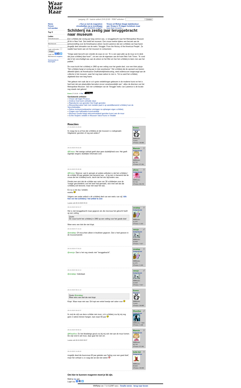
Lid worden (53, 28)
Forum (51, 26)
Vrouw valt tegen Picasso (79, 99)
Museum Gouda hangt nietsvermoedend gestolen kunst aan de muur (96, 113)
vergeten (59, 56)
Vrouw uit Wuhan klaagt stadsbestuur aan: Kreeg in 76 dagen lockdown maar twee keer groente (123, 26)
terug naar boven (140, 386)
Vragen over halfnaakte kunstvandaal (84, 111)
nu (75, 379)
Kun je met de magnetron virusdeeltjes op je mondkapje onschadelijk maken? (89, 26)
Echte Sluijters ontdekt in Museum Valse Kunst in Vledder (92, 116)
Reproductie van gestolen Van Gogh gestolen (87, 103)
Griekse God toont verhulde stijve (82, 101)
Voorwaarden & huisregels (53, 61)
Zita (82, 93)
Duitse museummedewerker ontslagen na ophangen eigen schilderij (96, 109)
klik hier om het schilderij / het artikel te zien (97, 198)
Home (50, 24)
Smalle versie (126, 386)
